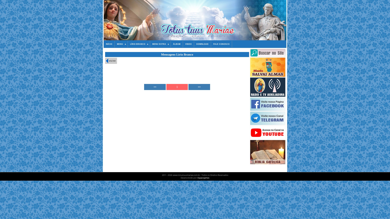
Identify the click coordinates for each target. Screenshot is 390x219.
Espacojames (203, 177)
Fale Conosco (221, 44)
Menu (120, 44)
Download (202, 44)
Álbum (177, 44)
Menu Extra (159, 44)
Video (188, 44)
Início (109, 44)
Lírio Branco (137, 44)
